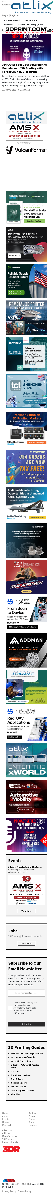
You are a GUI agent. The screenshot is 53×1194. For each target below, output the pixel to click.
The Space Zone (18, 1086)
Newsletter (8, 1122)
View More (26, 911)
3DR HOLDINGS (24, 1183)
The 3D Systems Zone (21, 1075)
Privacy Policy (9, 1191)
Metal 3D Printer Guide (22, 1061)
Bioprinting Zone (19, 1082)
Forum (32, 1119)
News (5, 1113)
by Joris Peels (24, 89)
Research (6, 1124)
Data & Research (12, 20)
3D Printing (8, 1139)
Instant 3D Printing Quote (30, 24)
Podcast (33, 1113)
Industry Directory (11, 1142)
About (5, 1116)
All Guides (15, 1094)
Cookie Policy (24, 1191)
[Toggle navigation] (4, 30)
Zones (32, 1116)
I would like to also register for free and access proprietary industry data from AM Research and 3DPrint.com (25, 1007)
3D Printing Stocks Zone (22, 1090)
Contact (33, 1124)
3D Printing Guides (26, 1047)
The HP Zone (17, 1079)
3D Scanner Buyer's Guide (23, 1057)
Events (5, 1119)
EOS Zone (15, 1071)
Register (14, 15)
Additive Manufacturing (9, 1135)
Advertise (9, 24)
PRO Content (30, 20)
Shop (31, 1122)
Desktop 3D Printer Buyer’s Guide (27, 1053)
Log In (5, 15)
